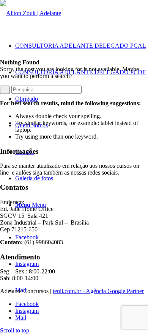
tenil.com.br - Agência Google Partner (98, 291)
